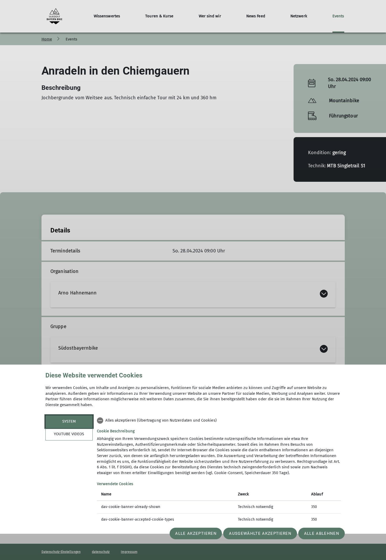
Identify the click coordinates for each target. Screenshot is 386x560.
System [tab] (69, 421)
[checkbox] (219, 420)
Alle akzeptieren (195, 533)
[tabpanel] (219, 470)
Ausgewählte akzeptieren (260, 533)
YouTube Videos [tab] (69, 434)
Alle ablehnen (321, 533)
